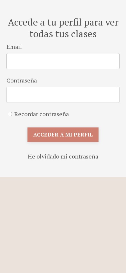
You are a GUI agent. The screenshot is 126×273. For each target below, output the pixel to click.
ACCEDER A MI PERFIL (63, 134)
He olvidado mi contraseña (63, 156)
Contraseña (21, 80)
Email (14, 46)
